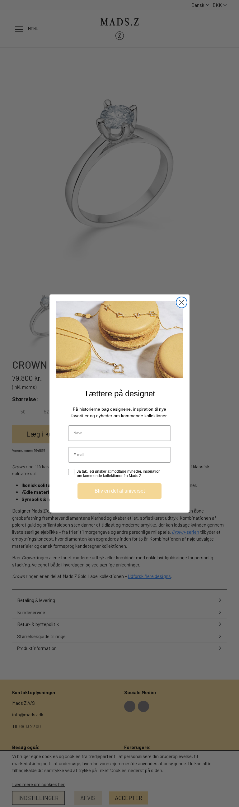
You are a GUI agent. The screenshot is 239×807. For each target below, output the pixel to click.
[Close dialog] (181, 302)
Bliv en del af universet (120, 491)
